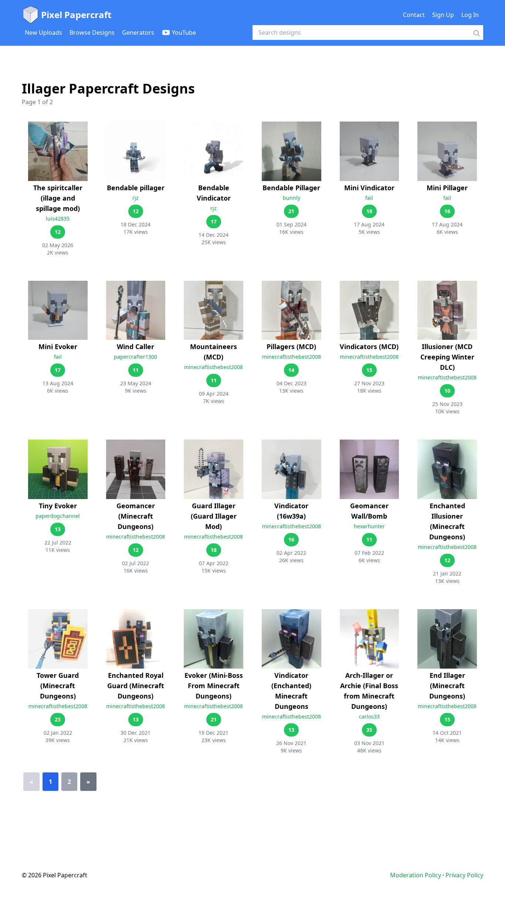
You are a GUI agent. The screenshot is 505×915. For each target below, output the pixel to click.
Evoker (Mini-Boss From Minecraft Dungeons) (213, 685)
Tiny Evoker (58, 505)
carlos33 (369, 716)
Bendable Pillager (291, 187)
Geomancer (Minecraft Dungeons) (135, 516)
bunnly (291, 197)
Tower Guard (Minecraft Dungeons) (58, 685)
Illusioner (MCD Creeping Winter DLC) (447, 357)
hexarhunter (369, 526)
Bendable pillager (136, 187)
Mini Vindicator (369, 187)
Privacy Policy (464, 875)
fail (369, 197)
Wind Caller (135, 346)
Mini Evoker (57, 346)
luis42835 (58, 218)
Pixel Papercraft (76, 14)
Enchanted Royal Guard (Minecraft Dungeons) (135, 685)
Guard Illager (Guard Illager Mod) (214, 516)
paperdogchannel (57, 515)
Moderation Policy (415, 875)
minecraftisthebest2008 (213, 367)
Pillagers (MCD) (291, 346)
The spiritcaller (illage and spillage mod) (57, 198)
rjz (135, 197)
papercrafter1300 (135, 356)
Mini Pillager (447, 187)
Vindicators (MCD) (369, 346)
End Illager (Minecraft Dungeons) (447, 685)
